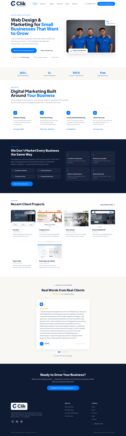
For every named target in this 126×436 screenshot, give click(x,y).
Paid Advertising (69, 410)
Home (35, 4)
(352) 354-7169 (91, 4)
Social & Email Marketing (71, 413)
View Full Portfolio (106, 205)
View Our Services (47, 50)
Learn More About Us (21, 184)
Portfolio (60, 4)
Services (42, 4)
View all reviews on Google (64, 356)
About (52, 4)
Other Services (69, 416)
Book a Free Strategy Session (24, 50)
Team (67, 4)
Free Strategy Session (106, 4)
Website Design (69, 407)
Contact (74, 4)
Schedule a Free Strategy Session (62, 388)
